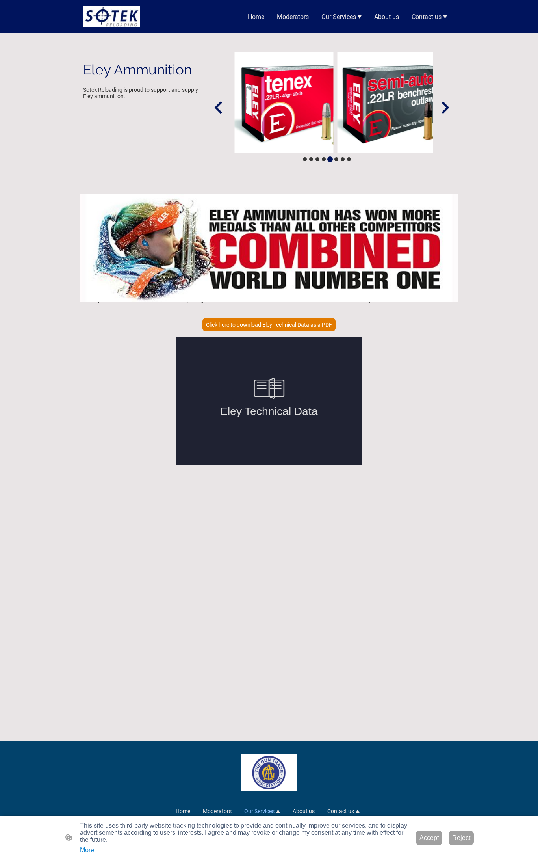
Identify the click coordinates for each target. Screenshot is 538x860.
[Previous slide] (219, 107)
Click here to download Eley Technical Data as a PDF (269, 325)
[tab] (305, 159)
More (87, 850)
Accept (429, 837)
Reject (461, 837)
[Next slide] (444, 107)
